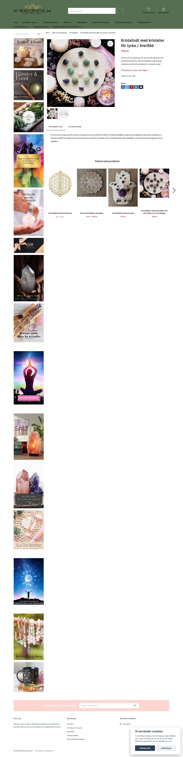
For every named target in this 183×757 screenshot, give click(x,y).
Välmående (81, 30)
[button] (174, 198)
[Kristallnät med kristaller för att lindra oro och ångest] (154, 196)
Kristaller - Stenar (29, 30)
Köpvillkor (71, 739)
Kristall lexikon (20, 34)
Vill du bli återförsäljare (76, 747)
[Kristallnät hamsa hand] (123, 197)
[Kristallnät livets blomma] (60, 197)
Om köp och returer (74, 736)
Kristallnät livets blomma (60, 221)
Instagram (126, 732)
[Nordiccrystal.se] (42, 14)
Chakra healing (72, 743)
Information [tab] (55, 135)
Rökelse (67, 30)
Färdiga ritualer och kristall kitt (66, 34)
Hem (16, 30)
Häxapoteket (143, 30)
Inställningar (166, 748)
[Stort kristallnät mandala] (91, 197)
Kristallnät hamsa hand (123, 221)
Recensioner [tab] (75, 135)
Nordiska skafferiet (123, 30)
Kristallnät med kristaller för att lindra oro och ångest (154, 219)
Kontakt (70, 732)
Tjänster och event (41, 34)
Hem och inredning (100, 30)
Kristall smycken (50, 30)
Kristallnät (73, 41)
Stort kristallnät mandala (91, 221)
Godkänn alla (145, 748)
